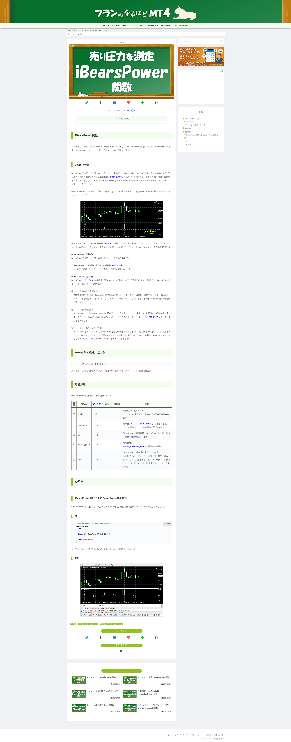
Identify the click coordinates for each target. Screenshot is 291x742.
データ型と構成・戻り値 (195, 125)
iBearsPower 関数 (192, 119)
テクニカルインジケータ (89, 624)
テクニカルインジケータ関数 (121, 110)
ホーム (170, 735)
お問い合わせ (218, 735)
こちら (100, 549)
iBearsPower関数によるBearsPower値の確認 (201, 136)
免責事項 (208, 735)
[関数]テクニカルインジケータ (112, 624)
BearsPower (190, 122)
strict (86, 526)
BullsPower (115, 177)
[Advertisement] (201, 88)
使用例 (188, 132)
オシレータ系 (95, 150)
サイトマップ (179, 735)
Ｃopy (167, 523)
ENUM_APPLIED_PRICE (134, 446)
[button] (222, 41)
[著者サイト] (121, 650)
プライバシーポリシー (195, 735)
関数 (74, 624)
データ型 (97, 404)
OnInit (82, 529)
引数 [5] (188, 128)
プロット (107, 243)
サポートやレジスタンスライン (150, 317)
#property (80, 526)
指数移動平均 (118, 265)
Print (79, 539)
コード (190, 141)
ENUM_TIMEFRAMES (141, 424)
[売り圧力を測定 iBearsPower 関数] (114, 102)
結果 (189, 144)
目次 (121, 118)
